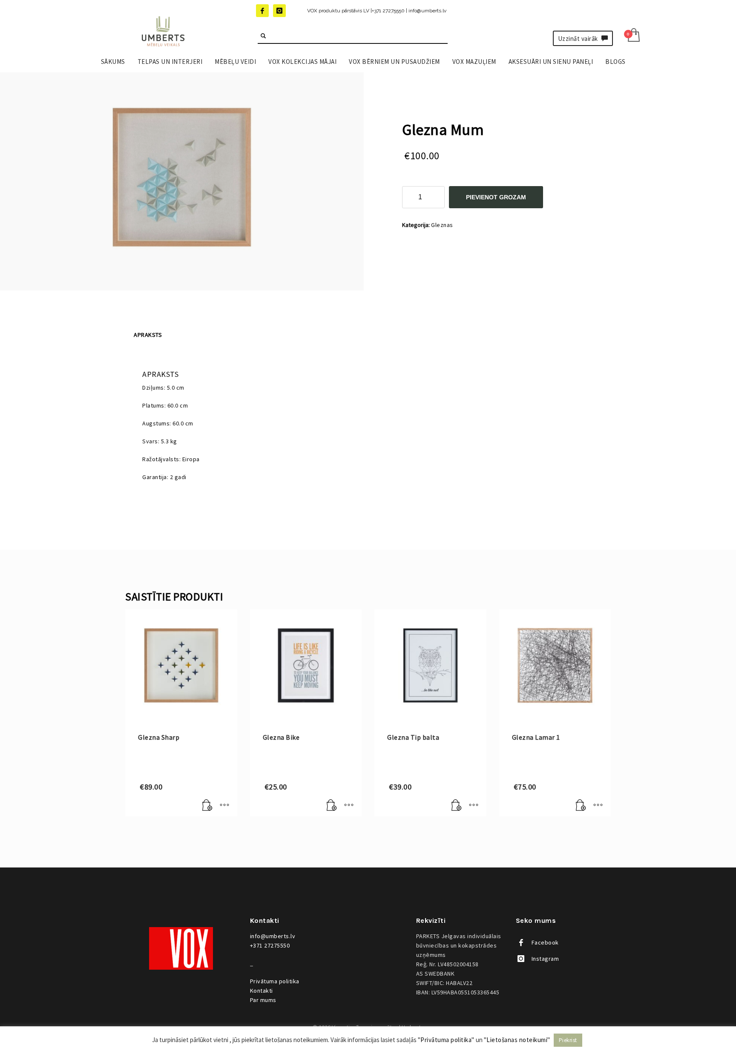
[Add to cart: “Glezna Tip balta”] (456, 805)
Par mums (263, 1000)
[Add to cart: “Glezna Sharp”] (207, 805)
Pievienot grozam (496, 197)
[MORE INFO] (224, 805)
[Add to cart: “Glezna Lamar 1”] (580, 805)
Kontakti (261, 990)
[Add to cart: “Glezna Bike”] (331, 805)
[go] (263, 36)
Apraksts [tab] (148, 335)
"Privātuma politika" (446, 1040)
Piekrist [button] (568, 1040)
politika (274, 981)
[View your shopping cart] (633, 36)
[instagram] (279, 10)
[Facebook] (262, 10)
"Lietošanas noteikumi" (517, 1040)
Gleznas (442, 225)
